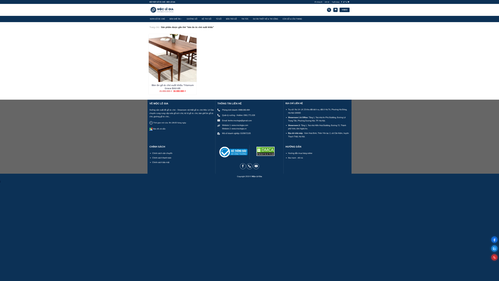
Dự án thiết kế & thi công (265, 19)
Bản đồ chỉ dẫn (159, 129)
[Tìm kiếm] (329, 10)
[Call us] (346, 2)
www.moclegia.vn (239, 128)
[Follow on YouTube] (348, 2)
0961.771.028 (249, 115)
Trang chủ (154, 27)
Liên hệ (327, 2)
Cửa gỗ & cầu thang (292, 19)
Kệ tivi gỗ (206, 19)
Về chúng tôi (318, 2)
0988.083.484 (244, 110)
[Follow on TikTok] (344, 2)
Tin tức (245, 19)
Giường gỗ (192, 19)
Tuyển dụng (335, 2)
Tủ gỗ (218, 19)
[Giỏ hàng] (335, 10)
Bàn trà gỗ (231, 19)
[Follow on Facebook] (341, 2)
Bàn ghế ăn (175, 19)
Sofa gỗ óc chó (157, 19)
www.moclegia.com (240, 125)
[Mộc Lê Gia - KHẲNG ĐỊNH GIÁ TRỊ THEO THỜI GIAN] (162, 10)
